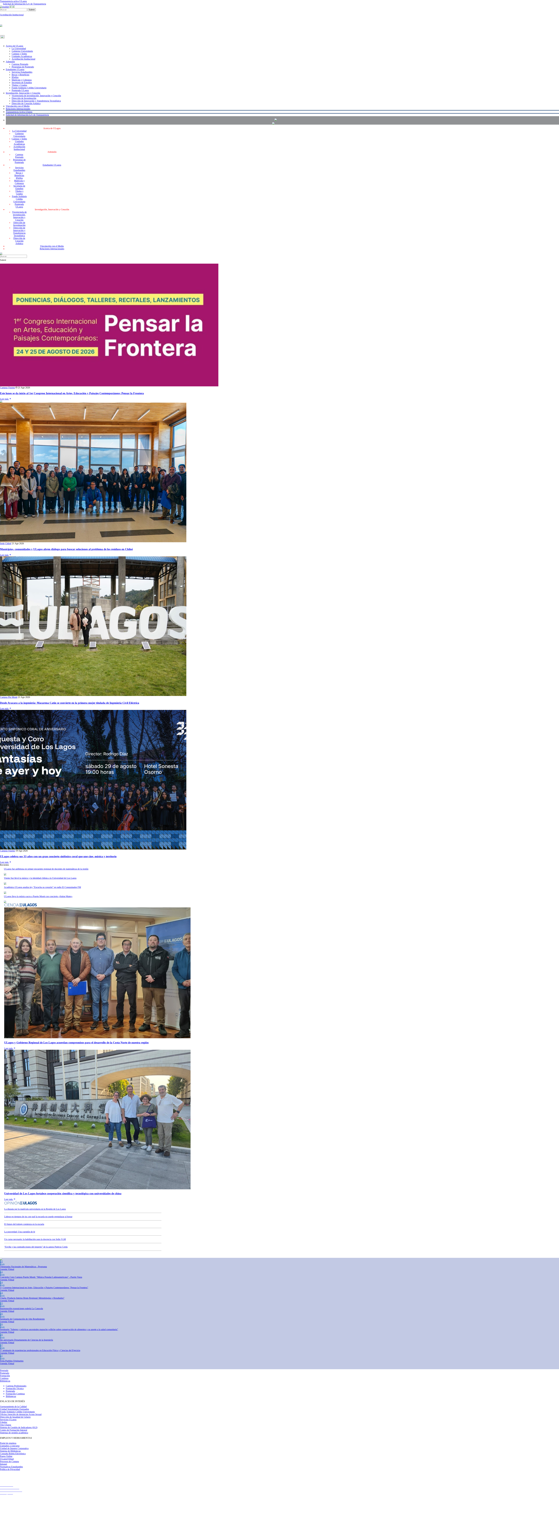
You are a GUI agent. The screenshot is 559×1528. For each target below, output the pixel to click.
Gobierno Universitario (22, 51)
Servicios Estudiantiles (22, 72)
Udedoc (3, 1422)
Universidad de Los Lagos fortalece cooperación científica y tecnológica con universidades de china (62, 1193)
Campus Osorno (7, 387)
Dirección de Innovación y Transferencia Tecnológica (36, 101)
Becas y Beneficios (20, 74)
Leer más (4, 399)
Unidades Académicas (22, 56)
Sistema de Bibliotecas (10, 1451)
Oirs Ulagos (5, 1425)
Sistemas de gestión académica (14, 1432)
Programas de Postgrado (23, 67)
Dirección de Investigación (24, 98)
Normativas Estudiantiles (11, 1466)
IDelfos (15, 77)
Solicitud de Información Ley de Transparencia (24, 4)
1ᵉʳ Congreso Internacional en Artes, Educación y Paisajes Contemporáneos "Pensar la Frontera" (44, 1287)
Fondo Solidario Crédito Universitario (29, 88)
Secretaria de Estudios (22, 82)
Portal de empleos (8, 1443)
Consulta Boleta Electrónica (13, 1453)
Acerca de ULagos (14, 46)
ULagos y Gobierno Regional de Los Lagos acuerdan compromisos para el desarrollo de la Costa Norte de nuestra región (76, 1042)
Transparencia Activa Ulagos (19, 112)
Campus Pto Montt (8, 697)
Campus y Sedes (19, 53)
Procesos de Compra (9, 1461)
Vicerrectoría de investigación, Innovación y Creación (36, 95)
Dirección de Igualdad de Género (15, 1417)
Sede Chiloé (5, 543)
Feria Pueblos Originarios (11, 1361)
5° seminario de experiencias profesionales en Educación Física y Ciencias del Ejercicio (40, 1350)
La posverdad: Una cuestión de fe (19, 1231)
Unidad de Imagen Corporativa (14, 1448)
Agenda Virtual (7, 1269)
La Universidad (19, 48)
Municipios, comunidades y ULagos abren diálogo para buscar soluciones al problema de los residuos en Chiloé (66, 549)
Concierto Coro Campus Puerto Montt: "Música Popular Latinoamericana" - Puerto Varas (41, 1277)
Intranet (3, 1464)
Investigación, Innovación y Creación (23, 93)
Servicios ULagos (8, 1419)
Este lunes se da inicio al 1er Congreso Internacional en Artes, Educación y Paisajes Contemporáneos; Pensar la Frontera (72, 393)
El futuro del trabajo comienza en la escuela (24, 1224)
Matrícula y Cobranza (22, 80)
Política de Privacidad (10, 1469)
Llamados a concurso (10, 1446)
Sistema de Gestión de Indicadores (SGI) (18, 1427)
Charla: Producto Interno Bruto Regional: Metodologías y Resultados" (32, 1298)
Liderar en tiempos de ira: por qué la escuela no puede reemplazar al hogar (38, 1216)
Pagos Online (6, 1456)
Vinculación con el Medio (18, 106)
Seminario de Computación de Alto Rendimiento (22, 1319)
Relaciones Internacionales (18, 108)
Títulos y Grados (19, 85)
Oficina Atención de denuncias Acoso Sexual (20, 1414)
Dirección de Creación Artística (26, 103)
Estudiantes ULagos (15, 69)
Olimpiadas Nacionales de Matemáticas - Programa (23, 1266)
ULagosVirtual (7, 1459)
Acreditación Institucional (12, 15)
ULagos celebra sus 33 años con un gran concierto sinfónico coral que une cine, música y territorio (58, 856)
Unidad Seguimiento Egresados (14, 1409)
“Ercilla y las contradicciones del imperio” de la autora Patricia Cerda (36, 1247)
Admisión (10, 61)
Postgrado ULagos (20, 90)
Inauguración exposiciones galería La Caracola (21, 1308)
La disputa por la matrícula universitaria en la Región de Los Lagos (35, 1209)
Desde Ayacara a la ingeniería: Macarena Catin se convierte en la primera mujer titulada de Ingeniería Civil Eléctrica (69, 702)
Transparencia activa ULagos (13, 1)
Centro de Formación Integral (13, 1430)
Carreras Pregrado (20, 64)
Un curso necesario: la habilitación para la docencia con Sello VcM (35, 1239)
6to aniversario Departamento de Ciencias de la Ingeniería (26, 1340)
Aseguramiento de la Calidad (13, 1406)
